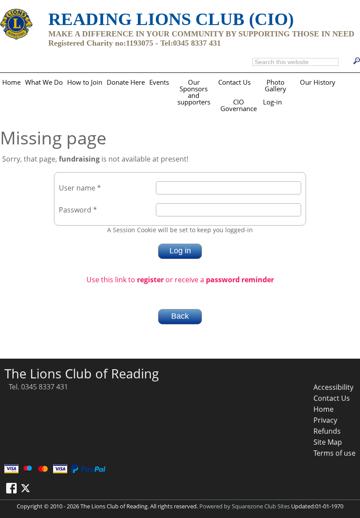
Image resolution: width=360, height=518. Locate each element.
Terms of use (334, 453)
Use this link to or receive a (180, 279)
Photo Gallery (275, 85)
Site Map (327, 442)
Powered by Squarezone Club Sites (244, 506)
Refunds (327, 431)
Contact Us (234, 82)
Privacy (325, 420)
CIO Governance (238, 105)
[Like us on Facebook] (11, 488)
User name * (80, 188)
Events (159, 82)
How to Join (84, 82)
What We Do (44, 82)
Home (11, 82)
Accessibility (333, 387)
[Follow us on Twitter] (25, 488)
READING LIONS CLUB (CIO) (171, 19)
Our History (317, 82)
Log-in (272, 102)
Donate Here (126, 82)
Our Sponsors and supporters (193, 92)
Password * (78, 210)
